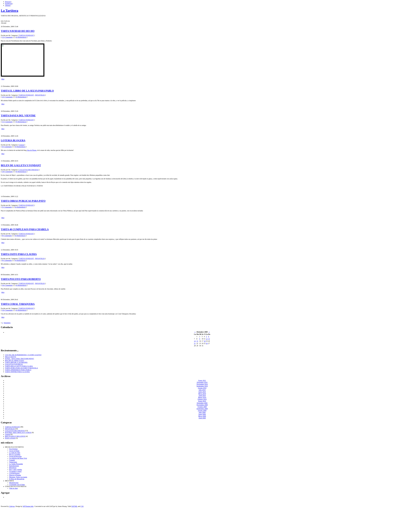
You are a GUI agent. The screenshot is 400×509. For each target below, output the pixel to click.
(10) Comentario (7, 310)
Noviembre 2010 (202, 384)
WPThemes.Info (28, 506)
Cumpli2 (12, 460)
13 (209, 339)
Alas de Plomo (31, 150)
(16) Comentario (7, 285)
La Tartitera (9, 10)
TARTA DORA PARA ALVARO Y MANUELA (21, 368)
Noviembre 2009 (202, 405)
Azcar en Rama (14, 451)
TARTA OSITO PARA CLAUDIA (19, 254)
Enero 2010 (202, 401)
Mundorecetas (13, 483)
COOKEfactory (14, 473)
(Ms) (2, 79)
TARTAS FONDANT (26, 35)
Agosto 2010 (202, 388)
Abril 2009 (202, 418)
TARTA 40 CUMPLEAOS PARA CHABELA (25, 229)
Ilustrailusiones (14, 466)
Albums (7, 5)
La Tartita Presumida (16, 464)
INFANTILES (40, 95)
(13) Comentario (7, 37)
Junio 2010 (202, 392)
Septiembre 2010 (202, 386)
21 (195, 343)
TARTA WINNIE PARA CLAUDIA (17, 372)
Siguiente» (7, 323)
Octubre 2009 (202, 407)
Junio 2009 (202, 414)
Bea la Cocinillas (14, 454)
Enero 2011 (202, 380)
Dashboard (8, 3)
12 (207, 339)
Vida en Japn (13, 488)
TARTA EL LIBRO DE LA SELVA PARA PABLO (27, 90)
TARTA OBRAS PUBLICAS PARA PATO (23, 201)
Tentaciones (13, 462)
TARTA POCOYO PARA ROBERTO (21, 279)
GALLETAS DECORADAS (29, 170)
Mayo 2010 (202, 394)
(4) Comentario (7, 147)
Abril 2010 (202, 395)
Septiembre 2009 (202, 409)
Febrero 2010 (202, 399)
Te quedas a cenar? (15, 471)
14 (195, 341)
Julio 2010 (202, 390)
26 (207, 343)
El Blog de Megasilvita (16, 479)
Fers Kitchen (13, 449)
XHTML (74, 506)
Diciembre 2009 (202, 403)
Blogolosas (12, 468)
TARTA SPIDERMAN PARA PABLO (18, 370)
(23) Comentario (7, 97)
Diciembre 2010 (202, 382)
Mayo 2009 (202, 416)
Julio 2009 (202, 412)
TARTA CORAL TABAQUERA (18, 304)
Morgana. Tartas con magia (18, 477)
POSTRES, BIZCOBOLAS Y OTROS (18, 432)
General (21, 145)
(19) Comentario (7, 172)
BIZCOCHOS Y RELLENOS (15, 436)
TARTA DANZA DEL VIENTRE (18, 115)
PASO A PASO (10, 438)
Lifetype (12, 506)
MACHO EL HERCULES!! (14, 360)
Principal (8, 2)
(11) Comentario (7, 122)
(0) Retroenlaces (21, 37)
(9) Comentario (7, 236)
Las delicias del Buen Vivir (18, 458)
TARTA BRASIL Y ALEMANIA (16, 362)
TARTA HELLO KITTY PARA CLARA (19, 366)
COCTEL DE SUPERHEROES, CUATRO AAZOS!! (23, 355)
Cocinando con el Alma (17, 484)
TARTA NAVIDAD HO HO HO (17, 31)
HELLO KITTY (10, 357)
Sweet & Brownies (15, 456)
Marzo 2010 (202, 397)
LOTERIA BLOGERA (13, 140)
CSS (82, 506)
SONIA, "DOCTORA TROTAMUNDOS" (19, 359)
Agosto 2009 (202, 410)
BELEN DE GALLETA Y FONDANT (21, 165)
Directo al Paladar (15, 475)
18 (205, 341)
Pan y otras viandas (15, 469)
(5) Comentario (7, 207)
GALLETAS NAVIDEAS (14, 364)
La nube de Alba (14, 453)
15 (197, 341)
